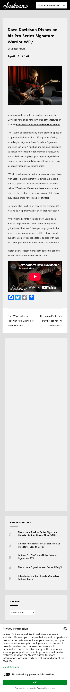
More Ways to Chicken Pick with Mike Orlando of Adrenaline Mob (20, 321)
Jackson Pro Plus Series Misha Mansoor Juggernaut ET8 (37, 557)
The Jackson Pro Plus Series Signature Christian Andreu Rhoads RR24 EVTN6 (37, 534)
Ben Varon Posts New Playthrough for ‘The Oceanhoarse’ (51, 321)
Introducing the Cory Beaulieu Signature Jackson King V (38, 577)
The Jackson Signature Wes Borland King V (40, 567)
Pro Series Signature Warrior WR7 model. (38, 124)
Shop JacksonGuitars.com (51, 5)
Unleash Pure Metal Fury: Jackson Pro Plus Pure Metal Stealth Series (39, 545)
